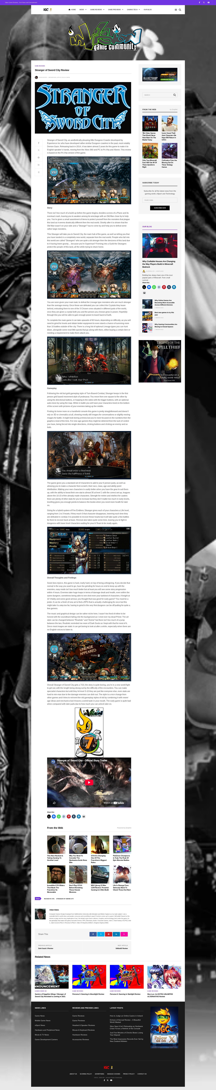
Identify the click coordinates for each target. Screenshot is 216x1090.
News (82, 9)
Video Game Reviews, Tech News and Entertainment (21, 2)
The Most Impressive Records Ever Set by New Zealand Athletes (126, 1040)
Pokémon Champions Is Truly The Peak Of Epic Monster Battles (121, 858)
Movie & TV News (42, 1035)
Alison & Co (150, 271)
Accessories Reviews (80, 1039)
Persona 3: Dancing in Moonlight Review (88, 994)
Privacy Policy (128, 1074)
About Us (73, 1074)
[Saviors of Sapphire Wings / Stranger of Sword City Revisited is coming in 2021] (52, 977)
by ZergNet (173, 109)
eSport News (40, 1025)
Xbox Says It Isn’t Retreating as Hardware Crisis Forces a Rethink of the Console (126, 1027)
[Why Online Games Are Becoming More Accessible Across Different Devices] (147, 304)
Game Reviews (96, 9)
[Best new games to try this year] (147, 316)
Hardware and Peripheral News (47, 1030)
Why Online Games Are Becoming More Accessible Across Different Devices (164, 302)
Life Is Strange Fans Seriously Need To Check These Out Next (122, 887)
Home (73, 9)
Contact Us (142, 1074)
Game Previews (114, 9)
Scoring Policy (86, 1074)
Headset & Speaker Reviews (83, 1025)
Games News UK (41, 991)
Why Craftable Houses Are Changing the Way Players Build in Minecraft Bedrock (158, 264)
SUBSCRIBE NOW (160, 208)
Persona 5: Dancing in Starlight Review (125, 994)
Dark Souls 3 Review (45, 948)
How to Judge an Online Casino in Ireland (126, 1016)
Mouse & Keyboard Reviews (83, 1030)
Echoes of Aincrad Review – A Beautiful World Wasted (125, 1021)
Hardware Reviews (79, 1035)
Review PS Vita (49, 898)
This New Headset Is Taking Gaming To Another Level (55, 858)
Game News (40, 1016)
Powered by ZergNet (124, 828)
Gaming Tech (132, 9)
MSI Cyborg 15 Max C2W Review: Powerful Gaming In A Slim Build (100, 887)
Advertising (99, 1074)
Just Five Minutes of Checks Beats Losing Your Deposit (126, 1034)
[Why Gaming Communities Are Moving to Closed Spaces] (147, 328)
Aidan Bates (43, 77)
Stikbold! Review (122, 948)
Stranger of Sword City (65, 898)
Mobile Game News (42, 1021)
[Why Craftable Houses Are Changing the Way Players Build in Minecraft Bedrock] (159, 245)
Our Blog (148, 9)
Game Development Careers (46, 1039)
